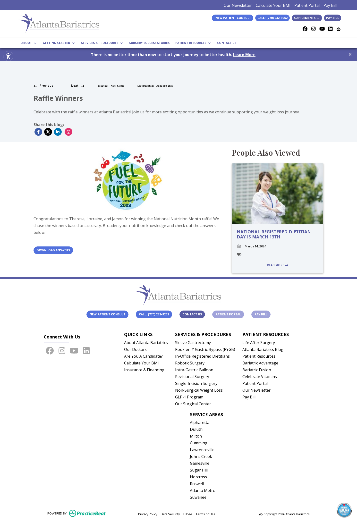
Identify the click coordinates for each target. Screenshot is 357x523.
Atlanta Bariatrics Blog (262, 349)
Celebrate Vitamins (259, 376)
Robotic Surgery (189, 363)
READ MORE (276, 265)
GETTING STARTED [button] (57, 43)
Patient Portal (307, 5)
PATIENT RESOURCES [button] (191, 43)
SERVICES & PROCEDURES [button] (100, 43)
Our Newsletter (238, 5)
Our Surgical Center (193, 403)
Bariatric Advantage (260, 363)
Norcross (198, 477)
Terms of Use (205, 514)
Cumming (198, 443)
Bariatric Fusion (256, 369)
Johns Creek (201, 456)
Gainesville (199, 463)
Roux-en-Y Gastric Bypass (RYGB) (205, 349)
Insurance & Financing (144, 369)
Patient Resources (258, 356)
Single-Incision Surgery (196, 383)
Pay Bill (330, 5)
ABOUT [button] (27, 43)
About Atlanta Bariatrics (146, 342)
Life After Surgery (258, 342)
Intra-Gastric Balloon (194, 369)
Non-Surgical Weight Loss (199, 390)
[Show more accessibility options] (8, 56)
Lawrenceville (202, 449)
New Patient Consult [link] (232, 18)
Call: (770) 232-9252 (272, 18)
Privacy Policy (147, 514)
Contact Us (192, 314)
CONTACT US (226, 43)
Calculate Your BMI (273, 5)
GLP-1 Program (189, 397)
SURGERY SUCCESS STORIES (149, 43)
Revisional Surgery (192, 376)
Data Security (170, 514)
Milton (196, 436)
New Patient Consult (107, 314)
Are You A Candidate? (143, 356)
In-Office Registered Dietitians (202, 356)
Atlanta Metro (202, 490)
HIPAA (187, 514)
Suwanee (198, 497)
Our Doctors (135, 349)
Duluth (196, 429)
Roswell (197, 483)
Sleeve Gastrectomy (193, 342)
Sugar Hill (199, 470)
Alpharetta (199, 422)
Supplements (305, 18)
